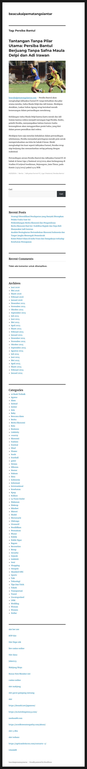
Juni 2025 (15, 319)
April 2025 (15, 325)
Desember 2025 (18, 303)
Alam (13, 400)
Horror (14, 470)
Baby (13, 413)
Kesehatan (16, 489)
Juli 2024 (15, 354)
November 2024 (18, 341)
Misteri (14, 511)
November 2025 (18, 306)
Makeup (14, 505)
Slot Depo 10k (15, 642)
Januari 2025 (16, 335)
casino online (15, 680)
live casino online (16, 648)
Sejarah (14, 556)
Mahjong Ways (15, 667)
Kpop (13, 492)
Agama (14, 397)
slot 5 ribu (13, 731)
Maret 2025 (16, 328)
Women (14, 610)
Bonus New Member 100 (19, 674)
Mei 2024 (15, 360)
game (13, 461)
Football (14, 457)
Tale (13, 578)
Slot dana (13, 655)
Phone (14, 534)
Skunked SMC (17, 572)
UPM (13, 600)
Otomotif (15, 524)
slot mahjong (15, 686)
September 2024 (18, 348)
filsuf (13, 448)
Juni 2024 (15, 357)
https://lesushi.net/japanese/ (22, 705)
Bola (13, 426)
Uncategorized (17, 597)
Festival (14, 445)
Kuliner (14, 496)
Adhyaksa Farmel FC (32, 173)
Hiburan (14, 467)
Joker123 (12, 661)
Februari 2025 (17, 332)
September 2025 (18, 313)
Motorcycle (16, 518)
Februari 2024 (17, 370)
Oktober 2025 (17, 309)
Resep (13, 549)
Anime (14, 407)
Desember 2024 (18, 338)
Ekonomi (15, 438)
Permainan (16, 530)
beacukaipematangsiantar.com (22, 98)
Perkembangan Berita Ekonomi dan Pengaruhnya (33, 223)
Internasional (17, 486)
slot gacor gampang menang (21, 693)
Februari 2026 (17, 297)
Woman (14, 607)
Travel (14, 594)
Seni (13, 562)
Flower (14, 451)
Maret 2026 (16, 294)
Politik (14, 537)
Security (14, 553)
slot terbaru (14, 737)
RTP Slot (12, 636)
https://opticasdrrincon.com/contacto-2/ (27, 743)
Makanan (15, 502)
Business (15, 429)
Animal (14, 404)
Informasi (15, 483)
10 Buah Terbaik (18, 394)
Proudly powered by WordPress (40, 762)
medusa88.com (15, 718)
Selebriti (15, 559)
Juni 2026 (15, 287)
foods (13, 454)
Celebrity (15, 432)
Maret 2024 (16, 367)
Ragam (14, 543)
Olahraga (15, 521)
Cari (10, 189)
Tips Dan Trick (17, 584)
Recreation (16, 546)
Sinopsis (15, 569)
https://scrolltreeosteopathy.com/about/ (27, 724)
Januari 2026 (17, 300)
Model (14, 515)
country (14, 435)
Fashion (14, 442)
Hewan (14, 464)
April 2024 (15, 363)
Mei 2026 (15, 290)
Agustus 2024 (17, 351)
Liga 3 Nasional (46, 173)
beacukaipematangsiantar (30, 14)
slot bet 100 (14, 629)
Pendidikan (16, 527)
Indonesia (15, 480)
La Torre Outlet (18, 499)
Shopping (15, 565)
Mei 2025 (15, 322)
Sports (14, 575)
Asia (13, 410)
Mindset (14, 508)
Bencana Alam (17, 416)
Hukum (14, 473)
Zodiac (14, 613)
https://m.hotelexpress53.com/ (23, 712)
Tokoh (14, 588)
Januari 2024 (16, 373)
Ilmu (13, 476)
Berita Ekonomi (18, 423)
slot (10, 699)
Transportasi (17, 591)
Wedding (15, 603)
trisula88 (13, 750)
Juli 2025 (15, 316)
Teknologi (15, 581)
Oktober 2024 (17, 344)
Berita (21, 173)
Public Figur (16, 540)
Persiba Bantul (58, 173)
